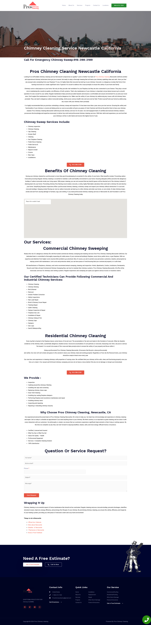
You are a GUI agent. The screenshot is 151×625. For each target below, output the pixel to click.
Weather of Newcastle (35, 527)
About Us (71, 5)
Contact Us (96, 5)
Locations (106, 5)
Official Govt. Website (34, 522)
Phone (26, 468)
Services (79, 5)
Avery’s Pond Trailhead (35, 532)
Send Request (31, 495)
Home (64, 5)
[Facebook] (25, 607)
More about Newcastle (35, 525)
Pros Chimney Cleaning (102, 77)
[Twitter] (30, 607)
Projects (87, 5)
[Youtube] (35, 607)
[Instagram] (40, 607)
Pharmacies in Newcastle (36, 530)
